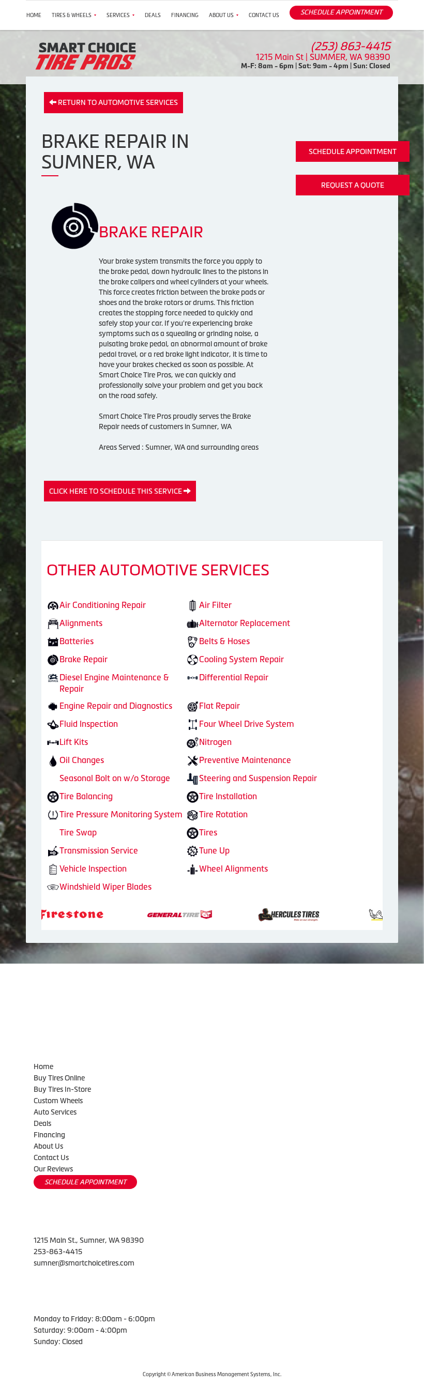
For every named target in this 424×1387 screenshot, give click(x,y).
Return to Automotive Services (117, 102)
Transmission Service (98, 850)
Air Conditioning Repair (102, 604)
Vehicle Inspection (93, 868)
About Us (221, 15)
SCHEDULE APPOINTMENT (341, 12)
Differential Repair (233, 677)
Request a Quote (352, 185)
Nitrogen (215, 741)
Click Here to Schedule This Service (116, 491)
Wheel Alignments (233, 868)
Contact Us (264, 15)
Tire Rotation (223, 814)
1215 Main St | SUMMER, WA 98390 (323, 57)
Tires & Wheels (72, 15)
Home (33, 15)
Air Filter (215, 604)
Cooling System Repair (241, 659)
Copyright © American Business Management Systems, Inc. (212, 1374)
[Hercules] (222, 913)
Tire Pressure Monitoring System (121, 814)
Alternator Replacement (244, 623)
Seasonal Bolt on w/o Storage (114, 778)
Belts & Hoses (224, 641)
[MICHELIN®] (332, 913)
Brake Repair (83, 659)
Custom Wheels (58, 1100)
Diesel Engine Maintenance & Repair (114, 683)
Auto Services (55, 1112)
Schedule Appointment (353, 151)
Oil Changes (81, 760)
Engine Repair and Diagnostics (115, 705)
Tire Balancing (86, 796)
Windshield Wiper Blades (105, 886)
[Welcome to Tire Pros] (86, 55)
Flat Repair (219, 705)
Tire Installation (228, 796)
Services (118, 15)
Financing (185, 15)
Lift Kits (73, 741)
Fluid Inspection (88, 723)
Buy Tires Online (59, 1078)
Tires (208, 832)
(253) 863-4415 (350, 46)
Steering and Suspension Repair (258, 778)
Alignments (80, 623)
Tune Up (214, 850)
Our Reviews (53, 1169)
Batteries (76, 641)
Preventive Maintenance (245, 760)
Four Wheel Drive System (246, 723)
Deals (153, 15)
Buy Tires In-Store (62, 1089)
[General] (113, 913)
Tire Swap (78, 832)
